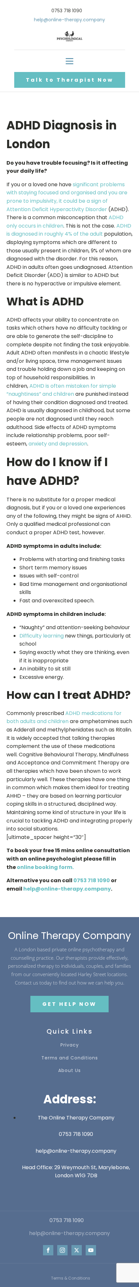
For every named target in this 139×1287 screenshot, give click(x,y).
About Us (69, 1070)
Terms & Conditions (70, 1278)
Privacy (69, 1045)
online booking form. (45, 867)
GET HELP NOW (69, 1004)
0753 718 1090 (91, 880)
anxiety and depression (57, 443)
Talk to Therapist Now (69, 80)
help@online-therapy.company (67, 889)
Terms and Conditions (69, 1058)
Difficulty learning (41, 635)
